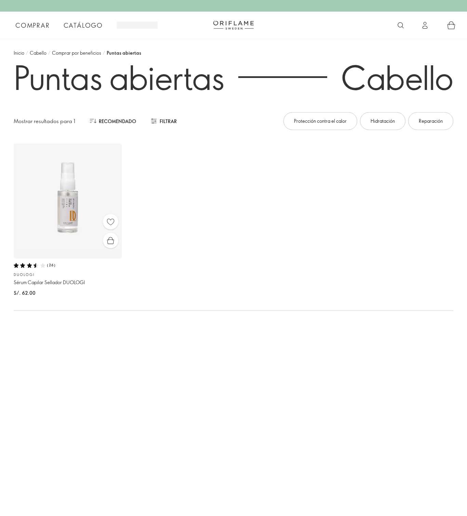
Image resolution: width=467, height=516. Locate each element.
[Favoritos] (110, 221)
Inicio (19, 53)
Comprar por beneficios (76, 53)
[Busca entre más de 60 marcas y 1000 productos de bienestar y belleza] (401, 25)
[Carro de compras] (451, 25)
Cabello (38, 53)
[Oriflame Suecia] (233, 25)
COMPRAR (32, 25)
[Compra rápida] (110, 240)
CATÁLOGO (83, 25)
